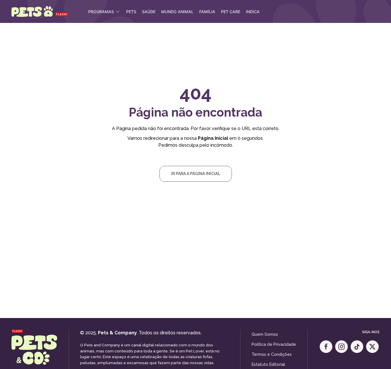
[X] (372, 346)
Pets (131, 11)
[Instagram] (341, 346)
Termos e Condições (272, 354)
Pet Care (230, 11)
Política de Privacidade (274, 344)
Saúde (148, 11)
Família (207, 11)
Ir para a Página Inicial (195, 173)
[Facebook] (326, 346)
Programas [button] (101, 11)
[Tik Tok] (357, 346)
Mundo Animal (177, 11)
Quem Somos (265, 334)
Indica (253, 11)
